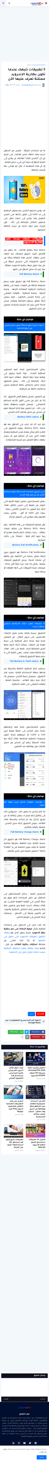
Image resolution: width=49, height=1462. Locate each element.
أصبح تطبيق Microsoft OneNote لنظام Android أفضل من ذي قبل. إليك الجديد (24, 493)
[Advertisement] (24, 34)
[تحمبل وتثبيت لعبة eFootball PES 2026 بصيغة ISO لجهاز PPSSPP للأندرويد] (35, 1059)
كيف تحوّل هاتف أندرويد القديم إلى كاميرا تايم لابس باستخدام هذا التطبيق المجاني (15, 1073)
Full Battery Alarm (29, 274)
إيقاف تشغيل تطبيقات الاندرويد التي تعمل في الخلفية (24, 936)
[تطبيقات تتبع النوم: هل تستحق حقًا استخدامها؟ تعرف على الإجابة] (13, 1131)
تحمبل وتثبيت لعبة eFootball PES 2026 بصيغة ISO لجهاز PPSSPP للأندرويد (36, 1072)
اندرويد (29, 65)
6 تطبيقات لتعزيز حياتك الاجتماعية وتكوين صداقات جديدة (24, 625)
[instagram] (19, 1443)
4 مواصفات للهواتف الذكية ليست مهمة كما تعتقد (24, 804)
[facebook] (35, 1443)
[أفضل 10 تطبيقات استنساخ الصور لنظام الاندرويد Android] (35, 1131)
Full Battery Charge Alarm (25, 832)
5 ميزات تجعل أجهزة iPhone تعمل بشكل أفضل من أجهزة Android (24, 327)
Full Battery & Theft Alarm (24, 661)
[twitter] (30, 1443)
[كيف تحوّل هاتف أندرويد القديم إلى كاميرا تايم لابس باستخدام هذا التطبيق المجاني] (13, 1059)
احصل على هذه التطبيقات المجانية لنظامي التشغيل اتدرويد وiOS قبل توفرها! (14, 1106)
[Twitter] (26, 1032)
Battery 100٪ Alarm (28, 417)
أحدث (42, 1399)
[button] (46, 3)
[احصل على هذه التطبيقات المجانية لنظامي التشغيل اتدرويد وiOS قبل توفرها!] (13, 1092)
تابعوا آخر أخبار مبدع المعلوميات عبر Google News (23, 1021)
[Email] (27, 1037)
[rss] (13, 1443)
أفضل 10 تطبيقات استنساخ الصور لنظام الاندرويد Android (37, 1144)
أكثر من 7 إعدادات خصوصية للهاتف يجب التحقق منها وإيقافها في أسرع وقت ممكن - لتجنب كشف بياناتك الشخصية (36, 1109)
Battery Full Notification (25, 545)
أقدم (6, 1399)
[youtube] (24, 1443)
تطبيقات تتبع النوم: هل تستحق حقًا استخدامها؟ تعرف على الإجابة (14, 1144)
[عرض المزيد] (22, 1037)
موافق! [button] (41, 1457)
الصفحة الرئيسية (39, 65)
